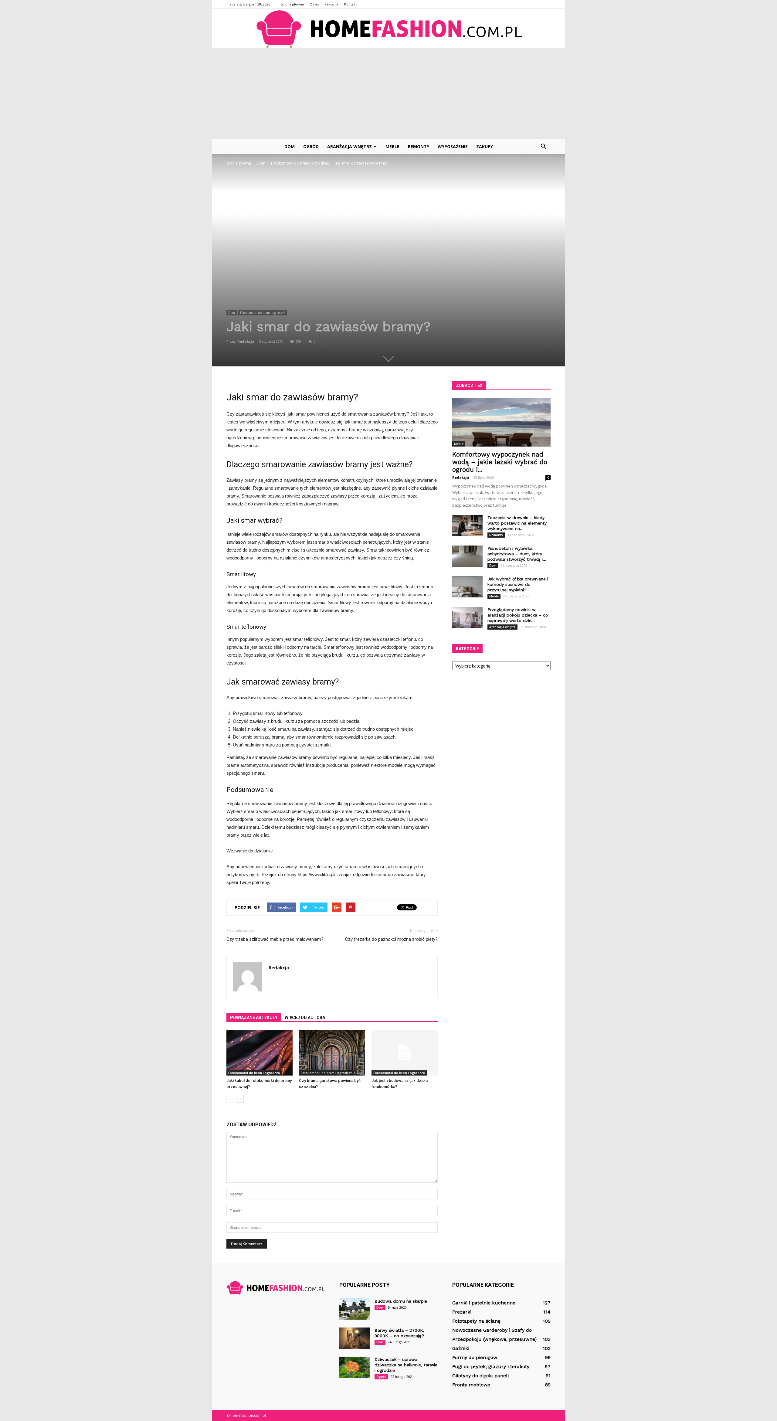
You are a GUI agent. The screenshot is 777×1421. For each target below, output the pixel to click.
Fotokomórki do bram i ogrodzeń (262, 313)
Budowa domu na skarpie (401, 1301)
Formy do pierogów (474, 1357)
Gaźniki (460, 1348)
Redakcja (245, 341)
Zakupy (484, 146)
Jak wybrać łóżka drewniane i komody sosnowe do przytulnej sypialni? (517, 584)
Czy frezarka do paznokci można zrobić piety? (391, 939)
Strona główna (292, 4)
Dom (289, 146)
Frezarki (461, 1312)
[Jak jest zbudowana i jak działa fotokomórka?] (405, 1053)
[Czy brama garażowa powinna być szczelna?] (332, 1053)
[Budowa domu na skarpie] (354, 1309)
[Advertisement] (388, 93)
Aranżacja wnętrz (349, 146)
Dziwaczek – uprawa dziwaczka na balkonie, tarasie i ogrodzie (406, 1365)
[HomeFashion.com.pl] (388, 28)
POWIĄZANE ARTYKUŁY (253, 1017)
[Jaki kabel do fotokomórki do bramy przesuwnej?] (259, 1053)
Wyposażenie (453, 146)
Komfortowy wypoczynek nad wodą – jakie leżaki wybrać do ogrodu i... (499, 461)
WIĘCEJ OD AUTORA (305, 1017)
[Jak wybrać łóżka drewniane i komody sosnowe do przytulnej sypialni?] (467, 586)
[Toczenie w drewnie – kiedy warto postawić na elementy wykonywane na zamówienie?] (467, 525)
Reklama (331, 4)
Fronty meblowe (471, 1385)
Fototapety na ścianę (476, 1321)
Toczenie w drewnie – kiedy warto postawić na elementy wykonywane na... (517, 523)
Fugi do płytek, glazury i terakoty (490, 1366)
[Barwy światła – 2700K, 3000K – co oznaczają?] (354, 1338)
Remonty (418, 146)
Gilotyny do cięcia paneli (480, 1376)
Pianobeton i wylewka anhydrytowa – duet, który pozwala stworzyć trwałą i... (516, 554)
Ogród (311, 146)
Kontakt (350, 4)
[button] (543, 146)
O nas (314, 4)
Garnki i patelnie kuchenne (483, 1303)
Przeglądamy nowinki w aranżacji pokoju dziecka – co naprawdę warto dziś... (517, 615)
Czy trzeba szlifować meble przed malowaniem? (275, 939)
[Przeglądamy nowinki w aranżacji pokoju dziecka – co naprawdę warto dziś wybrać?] (467, 617)
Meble (392, 146)
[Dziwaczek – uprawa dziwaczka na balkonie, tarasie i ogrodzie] (354, 1367)
